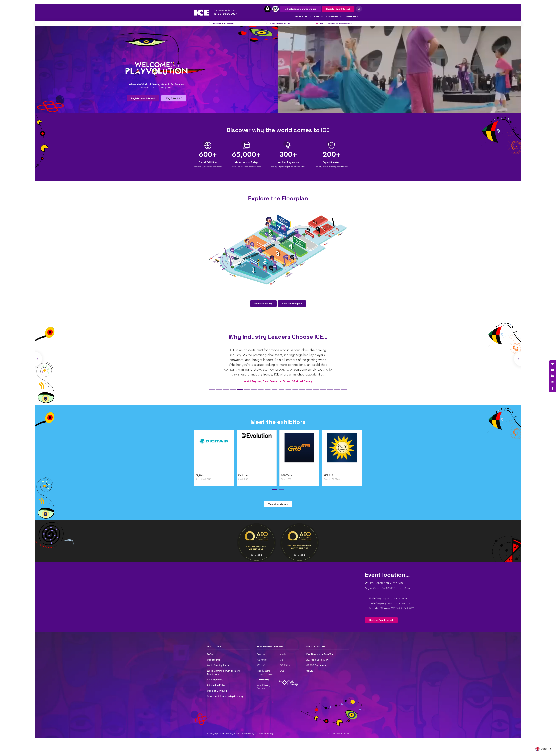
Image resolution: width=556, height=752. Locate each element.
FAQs (210, 654)
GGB (281, 670)
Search (359, 9)
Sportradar (330, 475)
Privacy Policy (215, 679)
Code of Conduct (217, 690)
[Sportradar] (342, 452)
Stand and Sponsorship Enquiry (225, 696)
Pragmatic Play (247, 475)
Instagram (552, 382)
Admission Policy (216, 685)
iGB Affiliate (262, 659)
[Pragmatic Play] (256, 452)
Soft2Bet (286, 475)
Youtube (552, 370)
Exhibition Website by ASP (338, 733)
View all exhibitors (278, 504)
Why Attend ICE (174, 98)
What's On (301, 16)
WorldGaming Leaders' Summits (265, 672)
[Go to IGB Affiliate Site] (267, 9)
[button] (212, 389)
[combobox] (543, 749)
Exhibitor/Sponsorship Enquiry (301, 9)
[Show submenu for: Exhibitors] (341, 16)
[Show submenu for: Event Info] (360, 16)
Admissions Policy (264, 733)
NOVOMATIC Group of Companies (208, 477)
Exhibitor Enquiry (263, 303)
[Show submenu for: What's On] (309, 16)
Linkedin (552, 376)
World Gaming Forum (218, 665)
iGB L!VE (261, 665)
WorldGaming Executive (263, 686)
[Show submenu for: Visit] (322, 16)
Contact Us (213, 659)
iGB (281, 659)
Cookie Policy (247, 733)
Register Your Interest (338, 9)
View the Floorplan (292, 303)
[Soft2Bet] (299, 452)
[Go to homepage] (201, 12)
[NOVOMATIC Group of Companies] (214, 452)
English (544, 748)
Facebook (552, 388)
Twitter (552, 364)
